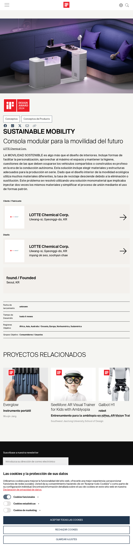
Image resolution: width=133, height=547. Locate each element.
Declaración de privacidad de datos (22, 490)
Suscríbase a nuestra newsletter (20, 453)
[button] (119, 5)
